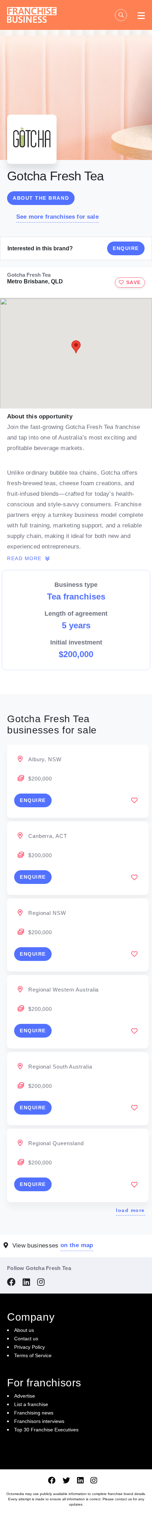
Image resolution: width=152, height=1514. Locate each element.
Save (132, 282)
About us (24, 1330)
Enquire (126, 248)
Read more (25, 558)
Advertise (24, 1396)
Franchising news (33, 1413)
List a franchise (31, 1404)
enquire (33, 800)
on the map (76, 1245)
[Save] (134, 800)
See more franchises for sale (57, 216)
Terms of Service (33, 1355)
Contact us (26, 1338)
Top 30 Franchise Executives (46, 1429)
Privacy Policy (29, 1347)
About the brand (41, 198)
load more (130, 1210)
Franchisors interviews (39, 1421)
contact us (123, 1499)
